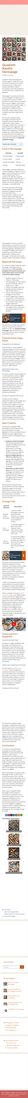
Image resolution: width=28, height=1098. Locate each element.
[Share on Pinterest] (9, 815)
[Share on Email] (16, 815)
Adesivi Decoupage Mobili (11, 912)
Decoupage (7, 909)
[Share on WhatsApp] (21, 815)
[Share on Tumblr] (14, 815)
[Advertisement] (14, 19)
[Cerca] (22, 967)
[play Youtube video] (14, 624)
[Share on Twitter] (11, 815)
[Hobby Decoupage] (2, 2)
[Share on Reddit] (19, 815)
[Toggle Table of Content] (20, 144)
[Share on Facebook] (6, 815)
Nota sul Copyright (10, 1094)
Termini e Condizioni (21, 1094)
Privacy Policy (19, 1092)
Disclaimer (11, 1095)
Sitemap (17, 1095)
